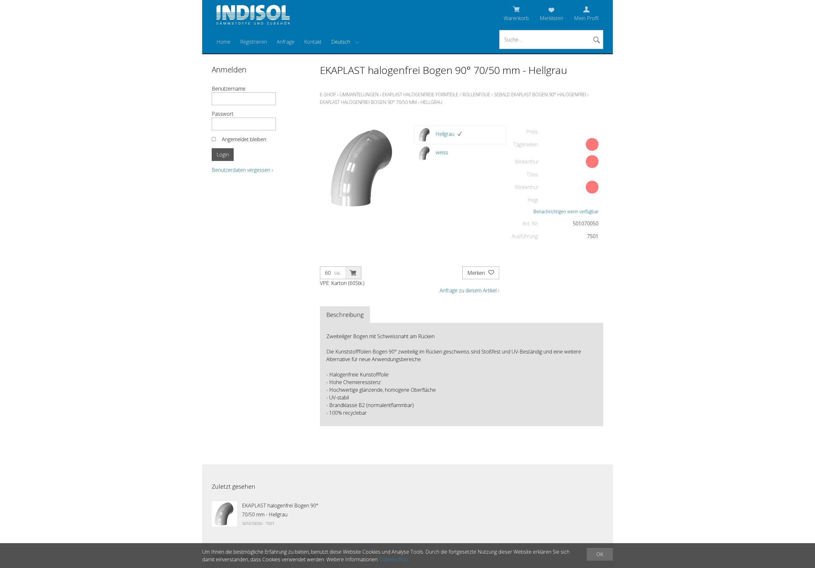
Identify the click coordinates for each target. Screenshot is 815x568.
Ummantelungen (359, 94)
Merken (476, 272)
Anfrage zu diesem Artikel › (469, 290)
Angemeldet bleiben (244, 139)
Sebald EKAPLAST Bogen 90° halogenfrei (540, 94)
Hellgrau (431, 102)
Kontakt (313, 41)
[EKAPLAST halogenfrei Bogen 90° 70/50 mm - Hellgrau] (224, 514)
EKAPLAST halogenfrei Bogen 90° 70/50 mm (368, 102)
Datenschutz (394, 559)
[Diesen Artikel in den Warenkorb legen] (353, 273)
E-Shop (328, 94)
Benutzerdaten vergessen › (242, 169)
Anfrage (285, 41)
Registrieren (253, 41)
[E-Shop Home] (253, 16)
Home (223, 41)
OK (599, 554)
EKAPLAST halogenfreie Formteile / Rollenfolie (436, 94)
